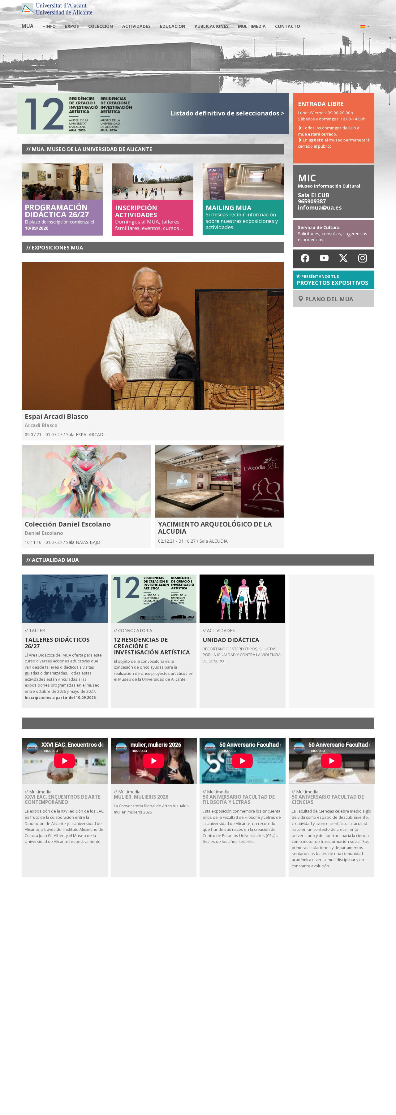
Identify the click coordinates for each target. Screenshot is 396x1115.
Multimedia (252, 26)
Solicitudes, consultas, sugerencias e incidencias (332, 233)
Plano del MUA (328, 299)
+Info (49, 26)
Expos (72, 26)
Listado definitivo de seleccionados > (227, 113)
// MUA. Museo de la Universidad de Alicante (89, 149)
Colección (100, 26)
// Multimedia (64, 816)
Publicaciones (212, 26)
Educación (172, 26)
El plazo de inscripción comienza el (59, 218)
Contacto (287, 26)
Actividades (136, 26)
